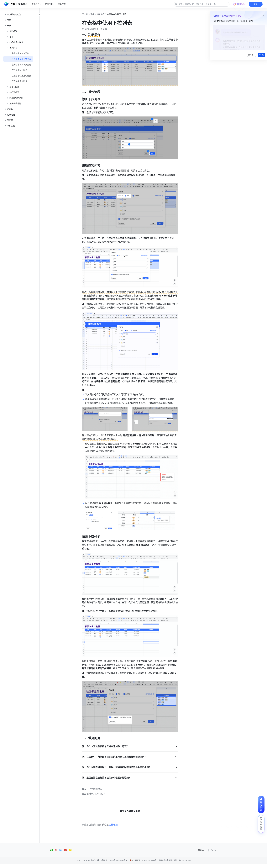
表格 (92, 14)
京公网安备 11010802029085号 (144, 860)
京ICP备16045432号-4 (118, 860)
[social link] (52, 850)
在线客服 (113, 824)
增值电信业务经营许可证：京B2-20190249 (175, 860)
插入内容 (101, 14)
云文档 (85, 14)
